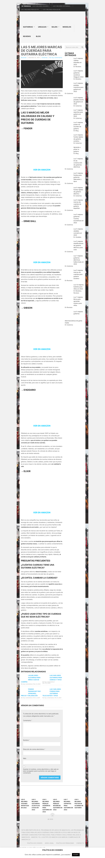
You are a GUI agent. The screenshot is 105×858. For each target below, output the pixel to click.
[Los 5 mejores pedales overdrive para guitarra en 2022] (47, 793)
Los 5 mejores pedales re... (52, 9)
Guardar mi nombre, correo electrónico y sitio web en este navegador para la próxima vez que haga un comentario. (41, 771)
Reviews (27, 36)
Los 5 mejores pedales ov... (30, 9)
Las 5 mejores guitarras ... (62, 6)
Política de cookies (34, 843)
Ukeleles (42, 27)
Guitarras (28, 27)
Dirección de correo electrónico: (34, 749)
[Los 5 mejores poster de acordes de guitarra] (79, 793)
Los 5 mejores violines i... (41, 6)
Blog (38, 36)
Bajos (54, 27)
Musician (24, 57)
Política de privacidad (65, 843)
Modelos (67, 27)
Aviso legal (49, 843)
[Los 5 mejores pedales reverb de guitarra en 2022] (58, 793)
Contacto (80, 843)
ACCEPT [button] (75, 854)
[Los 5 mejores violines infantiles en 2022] (25, 793)
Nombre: (26, 740)
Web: (24, 758)
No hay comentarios (55, 57)
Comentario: (27, 720)
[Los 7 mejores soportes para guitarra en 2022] (68, 793)
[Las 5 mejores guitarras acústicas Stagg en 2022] (36, 793)
